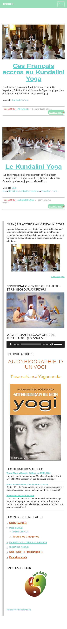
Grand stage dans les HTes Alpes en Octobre (27, 484)
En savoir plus (55, 112)
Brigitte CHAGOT (21, 531)
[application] (36, 344)
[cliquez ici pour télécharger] (36, 309)
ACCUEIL (8, 4)
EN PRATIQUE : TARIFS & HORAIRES (28, 542)
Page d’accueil (16, 527)
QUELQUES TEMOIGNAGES (25, 552)
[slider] (58, 344)
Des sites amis (18, 557)
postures (35, 191)
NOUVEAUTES (18, 523)
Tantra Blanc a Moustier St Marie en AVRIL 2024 (29, 473)
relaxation (46, 191)
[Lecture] (10, 344)
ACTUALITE (23, 108)
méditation (24, 191)
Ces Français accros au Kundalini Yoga (33, 72)
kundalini (16, 100)
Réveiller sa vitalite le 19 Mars (20, 495)
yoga (25, 100)
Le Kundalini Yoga (33, 166)
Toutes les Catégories (26, 536)
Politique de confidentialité (19, 609)
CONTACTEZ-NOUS (19, 546)
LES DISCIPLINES (26, 199)
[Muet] (51, 344)
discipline (12, 191)
